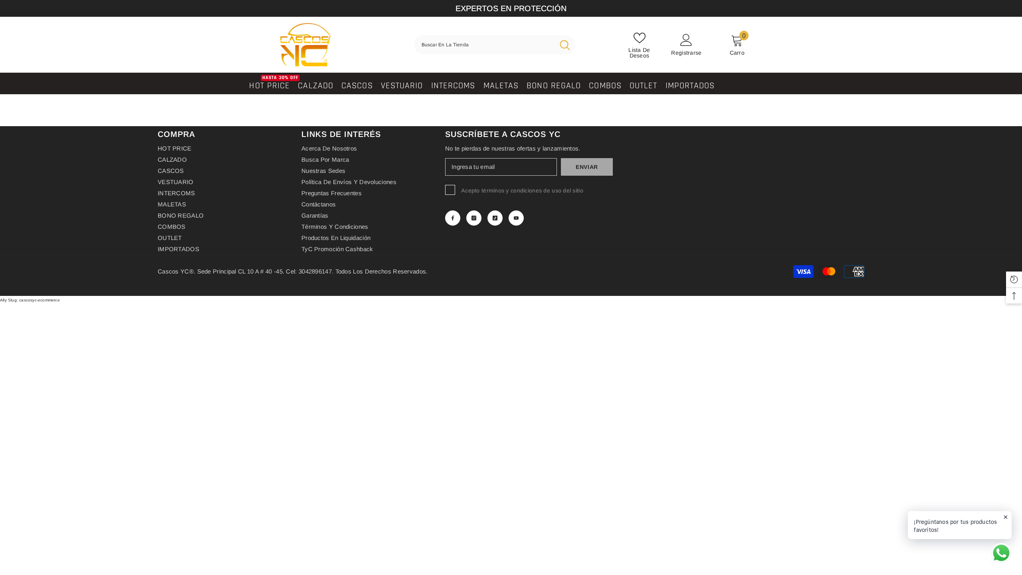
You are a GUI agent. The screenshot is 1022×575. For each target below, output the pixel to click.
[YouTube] (516, 218)
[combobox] (484, 44)
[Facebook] (452, 218)
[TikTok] (495, 218)
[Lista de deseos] (855, 84)
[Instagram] (473, 218)
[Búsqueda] (494, 44)
